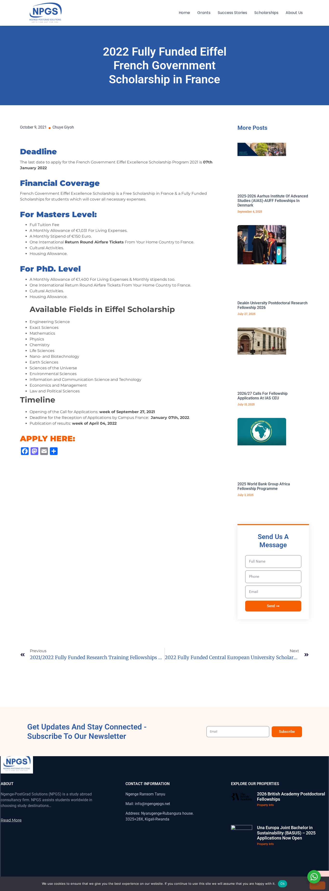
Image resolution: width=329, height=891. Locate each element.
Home (184, 12)
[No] (317, 885)
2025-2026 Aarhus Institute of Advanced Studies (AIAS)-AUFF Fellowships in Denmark (272, 201)
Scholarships (266, 12)
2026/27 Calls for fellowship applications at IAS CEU (262, 395)
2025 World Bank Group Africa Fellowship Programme (263, 486)
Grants (204, 12)
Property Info (265, 805)
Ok (282, 883)
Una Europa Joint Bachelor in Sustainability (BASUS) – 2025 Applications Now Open (286, 832)
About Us (294, 12)
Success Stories (232, 12)
